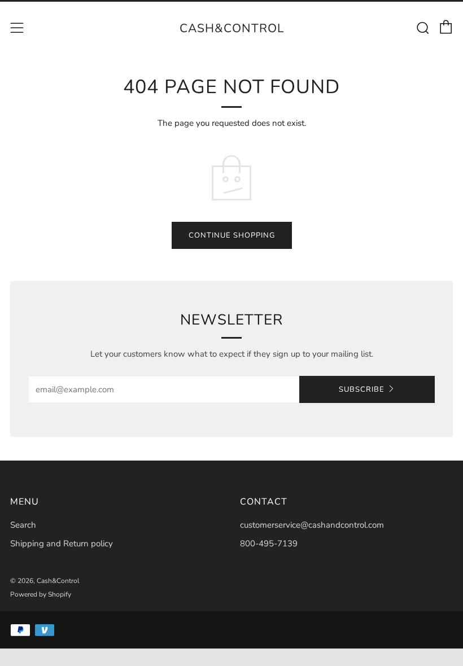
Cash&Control (232, 28)
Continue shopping (232, 235)
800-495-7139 (269, 543)
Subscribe (362, 389)
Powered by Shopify (40, 594)
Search (23, 525)
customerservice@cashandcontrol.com (312, 525)
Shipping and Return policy (61, 543)
